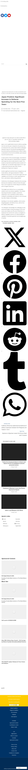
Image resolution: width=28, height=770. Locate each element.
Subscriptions (14, 716)
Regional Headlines (14, 710)
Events (4, 519)
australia (11, 221)
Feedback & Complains (14, 753)
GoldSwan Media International (14, 696)
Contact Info (14, 750)
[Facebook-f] (10, 705)
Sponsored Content (14, 722)
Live (14, 731)
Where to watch (14, 735)
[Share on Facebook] (15, 273)
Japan (19, 221)
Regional (23, 110)
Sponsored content (14, 740)
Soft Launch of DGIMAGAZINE (9, 620)
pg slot (2, 688)
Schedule (14, 720)
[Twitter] (14, 705)
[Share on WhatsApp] (15, 418)
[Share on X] (15, 249)
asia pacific (6, 221)
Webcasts (5, 523)
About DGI (14, 748)
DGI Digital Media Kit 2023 (8, 575)
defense (15, 221)
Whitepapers (5, 525)
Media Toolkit (14, 727)
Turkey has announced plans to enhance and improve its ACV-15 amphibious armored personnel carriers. (14, 463)
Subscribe (18, 521)
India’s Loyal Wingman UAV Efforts (14, 510)
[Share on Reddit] (15, 351)
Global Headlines (14, 708)
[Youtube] (16, 705)
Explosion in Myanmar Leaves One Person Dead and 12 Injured (14, 489)
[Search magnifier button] (26, 64)
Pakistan (14, 714)
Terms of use (14, 744)
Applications (14, 733)
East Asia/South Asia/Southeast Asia (11, 110)
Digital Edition (18, 525)
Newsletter (18, 519)
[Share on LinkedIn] (15, 326)
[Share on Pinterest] (15, 298)
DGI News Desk (6, 108)
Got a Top (17, 523)
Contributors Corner (14, 725)
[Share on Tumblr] (15, 390)
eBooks (4, 521)
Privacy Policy (14, 746)
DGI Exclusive (14, 712)
